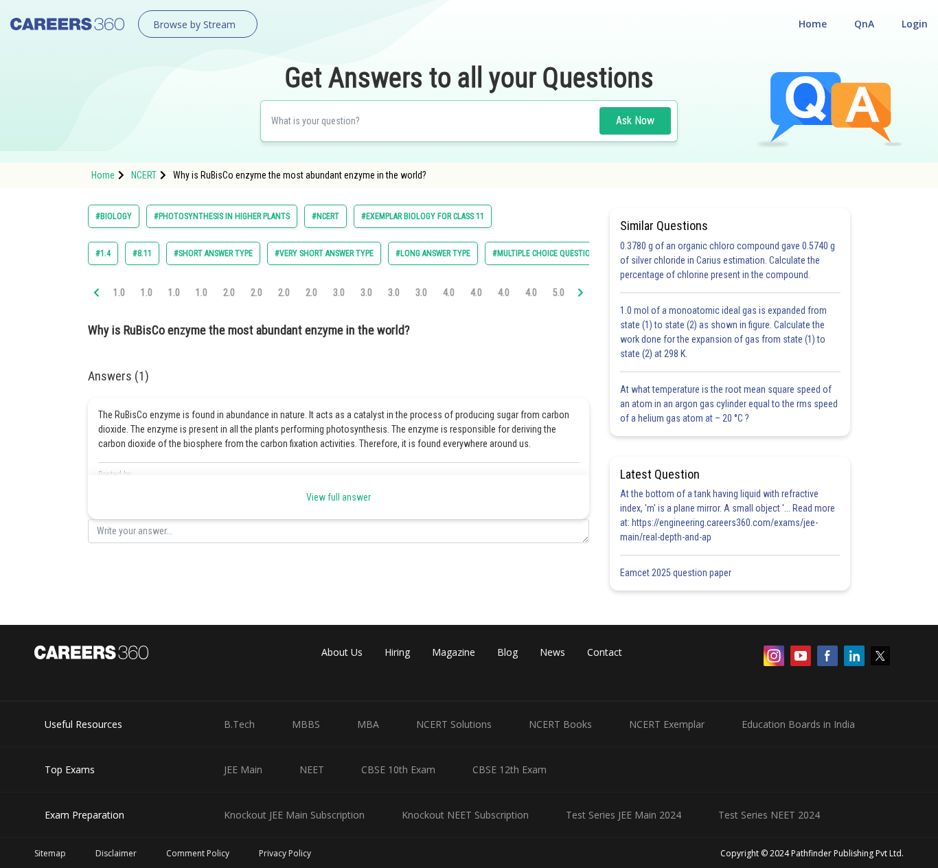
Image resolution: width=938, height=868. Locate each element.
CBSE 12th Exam (509, 769)
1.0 (119, 292)
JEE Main (243, 769)
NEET (311, 769)
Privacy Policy (285, 853)
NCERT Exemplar (667, 724)
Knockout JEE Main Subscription (294, 814)
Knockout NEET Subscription (465, 814)
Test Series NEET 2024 (769, 814)
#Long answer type (433, 253)
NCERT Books (560, 724)
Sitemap (50, 853)
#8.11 (142, 253)
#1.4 (103, 253)
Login (915, 23)
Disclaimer (116, 853)
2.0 (229, 292)
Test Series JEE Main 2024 (623, 814)
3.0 (339, 292)
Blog (507, 652)
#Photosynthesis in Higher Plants (222, 216)
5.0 (558, 292)
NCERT (144, 175)
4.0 (449, 292)
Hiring (397, 652)
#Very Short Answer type (324, 253)
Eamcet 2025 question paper (676, 572)
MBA (368, 724)
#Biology (113, 216)
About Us (342, 652)
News (552, 652)
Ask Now (635, 120)
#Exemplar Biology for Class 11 (422, 216)
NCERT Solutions (454, 724)
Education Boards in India (798, 724)
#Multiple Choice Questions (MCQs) (560, 253)
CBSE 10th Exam (398, 769)
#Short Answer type (213, 253)
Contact (604, 652)
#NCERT (325, 216)
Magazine (453, 652)
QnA (864, 23)
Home (813, 23)
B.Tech (239, 724)
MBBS (306, 724)
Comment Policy (197, 853)
